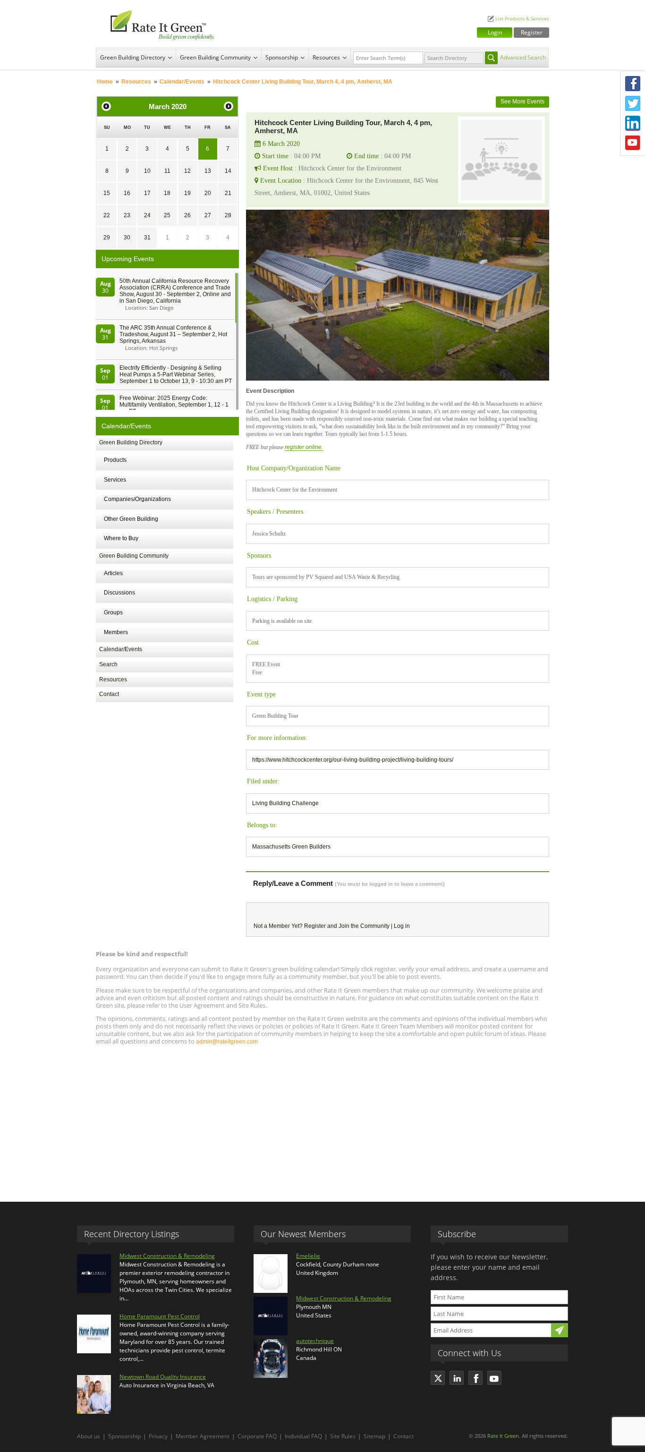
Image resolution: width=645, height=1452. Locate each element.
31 (147, 237)
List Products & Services (522, 19)
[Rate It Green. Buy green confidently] (157, 24)
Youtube (632, 143)
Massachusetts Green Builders (291, 846)
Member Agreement (202, 1436)
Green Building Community (215, 57)
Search (108, 664)
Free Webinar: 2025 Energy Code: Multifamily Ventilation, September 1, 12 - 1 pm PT (174, 405)
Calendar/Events (182, 81)
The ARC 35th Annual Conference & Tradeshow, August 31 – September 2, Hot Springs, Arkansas (173, 334)
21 (228, 193)
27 (207, 215)
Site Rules (343, 1436)
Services (115, 479)
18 (167, 193)
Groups (113, 612)
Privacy (158, 1436)
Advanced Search (523, 57)
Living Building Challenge (285, 803)
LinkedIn (632, 123)
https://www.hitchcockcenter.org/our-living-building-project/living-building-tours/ (352, 759)
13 (207, 171)
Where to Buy (121, 538)
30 (127, 237)
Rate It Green (503, 1435)
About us (88, 1436)
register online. (304, 447)
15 (106, 193)
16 (127, 193)
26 (187, 215)
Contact (109, 694)
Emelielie (308, 1256)
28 (228, 215)
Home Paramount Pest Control (159, 1316)
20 (207, 193)
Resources (326, 57)
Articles (113, 573)
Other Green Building (131, 519)
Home (105, 81)
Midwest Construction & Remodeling (167, 1256)
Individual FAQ (303, 1436)
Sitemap (374, 1436)
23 (127, 215)
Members (116, 632)
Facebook (632, 83)
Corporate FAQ (257, 1436)
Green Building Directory (132, 57)
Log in (402, 926)
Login (495, 32)
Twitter (632, 103)
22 (106, 215)
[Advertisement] (322, 1119)
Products (115, 460)
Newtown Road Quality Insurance (162, 1377)
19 (187, 193)
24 (147, 215)
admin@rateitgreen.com (227, 1041)
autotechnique (315, 1341)
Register (532, 32)
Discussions (119, 592)
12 (187, 171)
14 (228, 171)
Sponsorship (281, 57)
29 (106, 237)
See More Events (522, 101)
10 (147, 171)
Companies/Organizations (137, 499)
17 (147, 193)
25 (167, 215)
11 (167, 171)
